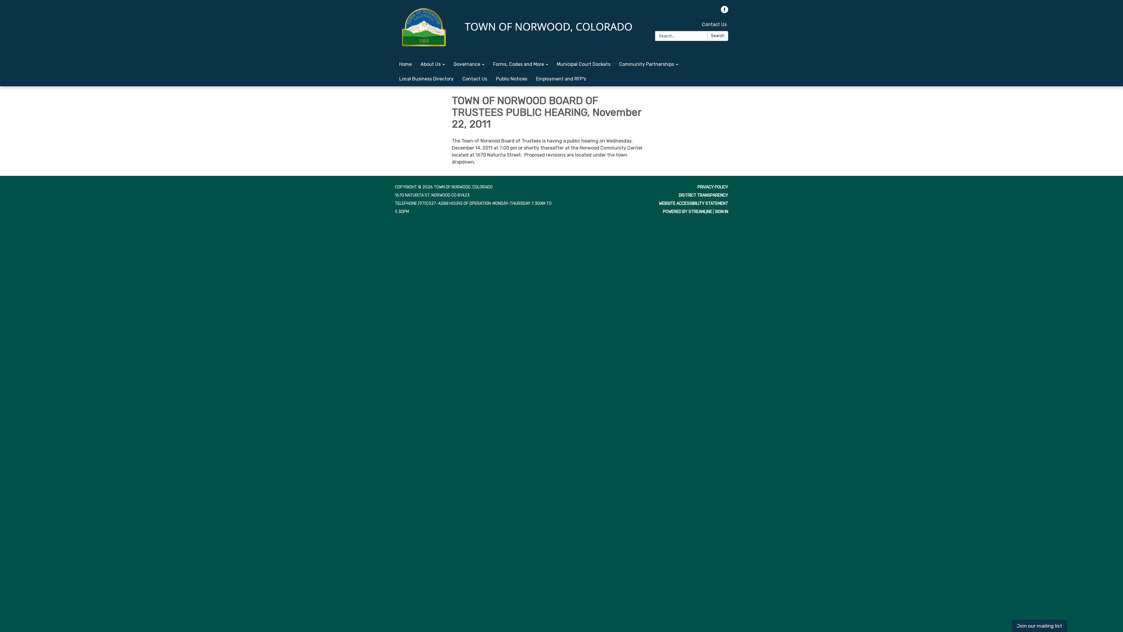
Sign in (721, 211)
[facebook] (724, 11)
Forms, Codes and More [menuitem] (518, 64)
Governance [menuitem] (467, 64)
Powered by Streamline (687, 211)
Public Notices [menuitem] (511, 79)
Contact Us (714, 24)
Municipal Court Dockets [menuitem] (583, 64)
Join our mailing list (1039, 626)
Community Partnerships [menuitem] (646, 64)
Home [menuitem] (405, 64)
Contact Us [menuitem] (474, 79)
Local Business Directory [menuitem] (426, 79)
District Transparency (703, 195)
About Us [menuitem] (431, 64)
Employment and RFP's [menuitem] (561, 79)
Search (717, 35)
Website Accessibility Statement (693, 203)
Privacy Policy (712, 187)
